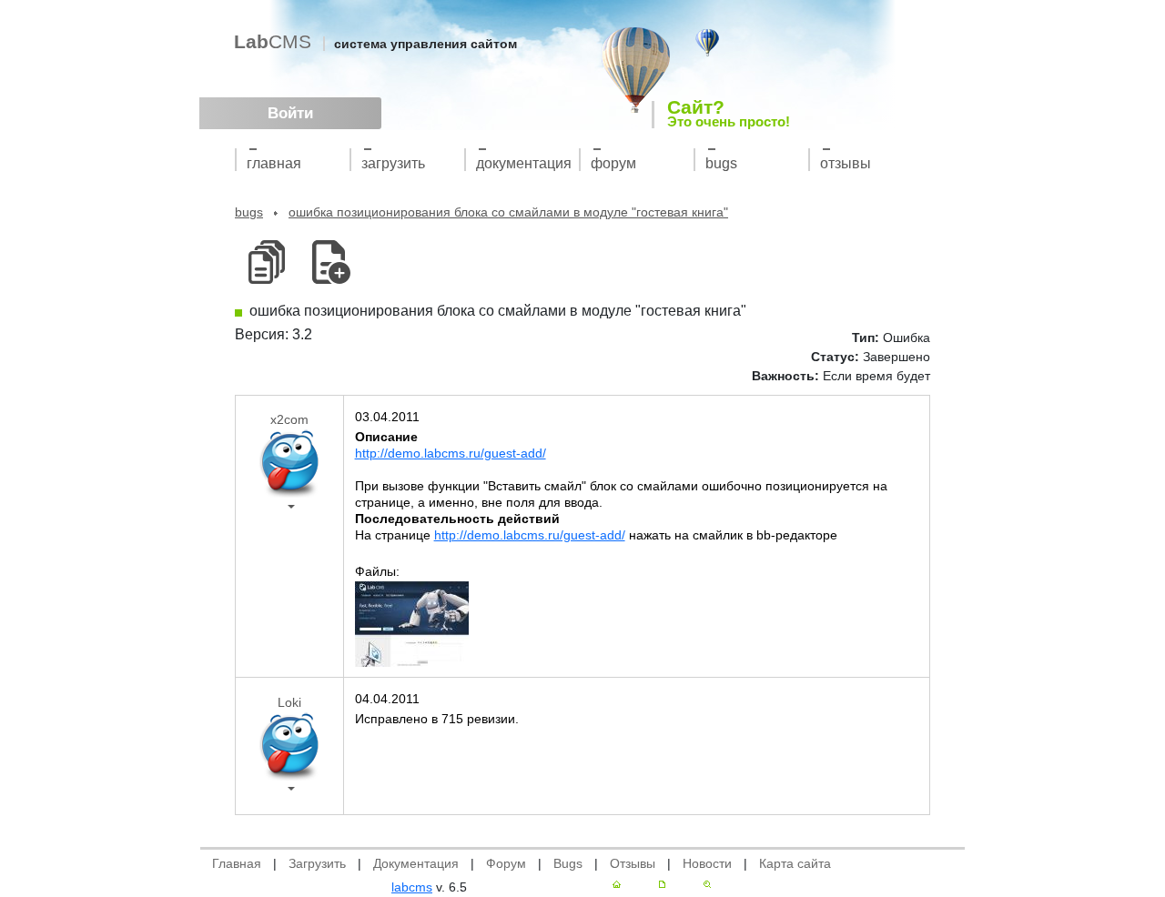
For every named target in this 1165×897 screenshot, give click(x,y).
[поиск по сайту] (707, 884)
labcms (411, 887)
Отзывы (845, 163)
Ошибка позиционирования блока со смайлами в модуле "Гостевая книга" (508, 212)
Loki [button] (289, 702)
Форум (613, 163)
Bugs (721, 163)
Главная (274, 163)
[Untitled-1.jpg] (412, 623)
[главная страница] (617, 884)
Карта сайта (795, 863)
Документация (524, 163)
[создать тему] (328, 262)
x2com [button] (289, 419)
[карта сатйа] (662, 884)
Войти (290, 113)
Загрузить (393, 163)
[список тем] (266, 262)
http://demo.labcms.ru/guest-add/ (450, 453)
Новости (707, 863)
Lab (272, 41)
